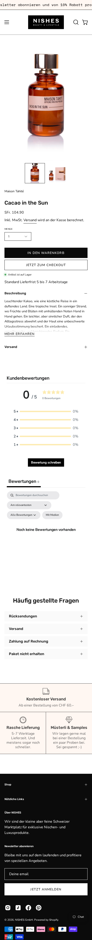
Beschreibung (15, 293)
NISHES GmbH (24, 920)
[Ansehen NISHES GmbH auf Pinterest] (38, 907)
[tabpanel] (46, 535)
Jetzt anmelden (45, 889)
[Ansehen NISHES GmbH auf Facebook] (28, 907)
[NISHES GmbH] (46, 22)
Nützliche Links (14, 799)
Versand (30, 220)
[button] (75, 22)
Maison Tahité (14, 191)
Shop (7, 784)
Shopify (53, 920)
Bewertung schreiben (46, 462)
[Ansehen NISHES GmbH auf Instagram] (7, 907)
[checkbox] (52, 515)
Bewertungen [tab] (23, 481)
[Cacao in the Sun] (35, 173)
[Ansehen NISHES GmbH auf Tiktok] (18, 907)
